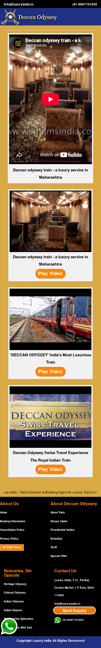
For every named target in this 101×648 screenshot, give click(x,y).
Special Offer (59, 556)
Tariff (54, 547)
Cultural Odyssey (15, 592)
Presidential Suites (63, 530)
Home (3, 512)
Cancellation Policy (12, 530)
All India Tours (12, 547)
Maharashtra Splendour (18, 619)
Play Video (50, 273)
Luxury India (42, 640)
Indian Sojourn (13, 610)
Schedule (56, 538)
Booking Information (12, 521)
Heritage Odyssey (15, 584)
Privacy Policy (9, 538)
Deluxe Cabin (59, 521)
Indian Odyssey (14, 601)
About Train (58, 512)
